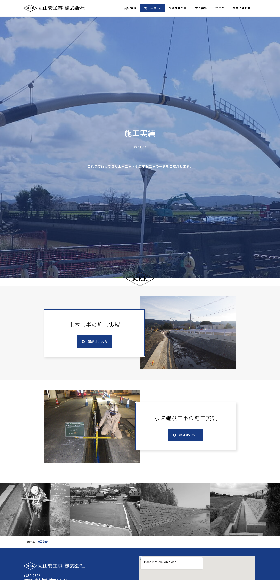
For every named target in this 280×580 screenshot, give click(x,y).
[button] (94, 341)
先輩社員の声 (178, 8)
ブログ (219, 8)
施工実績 (150, 8)
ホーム (31, 541)
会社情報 (130, 8)
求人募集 (201, 8)
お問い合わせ (241, 8)
